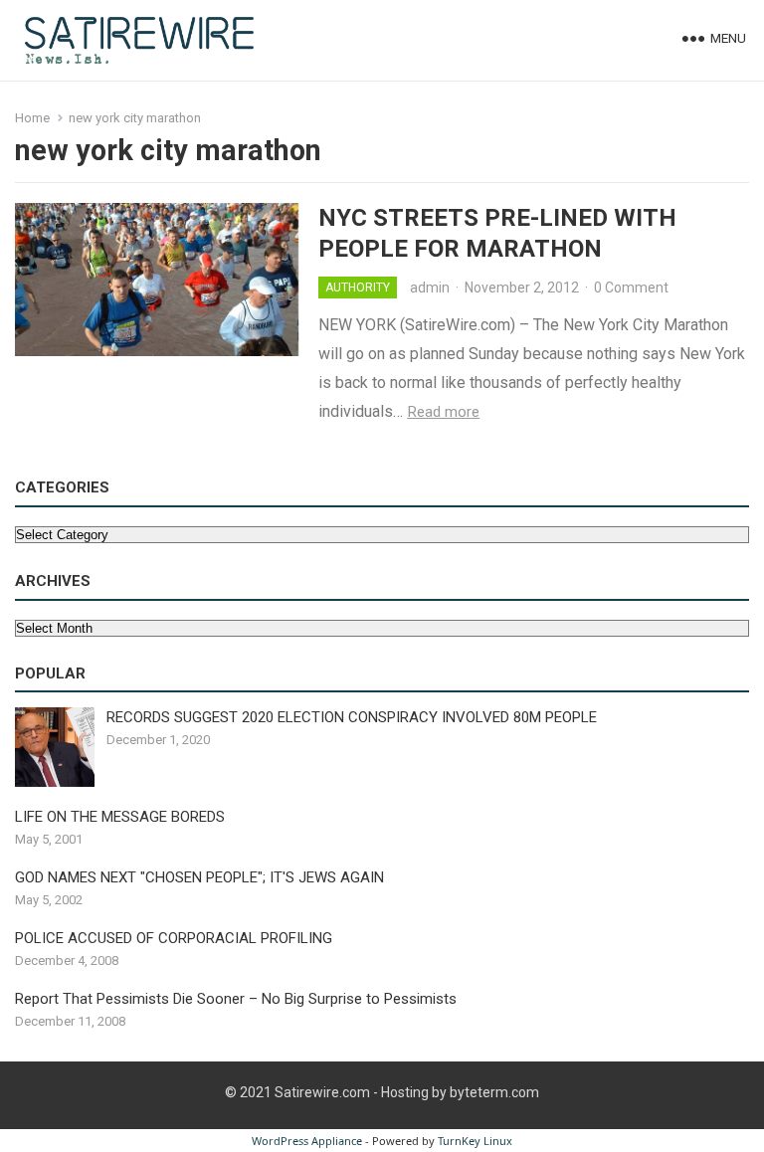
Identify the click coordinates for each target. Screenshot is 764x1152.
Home (32, 117)
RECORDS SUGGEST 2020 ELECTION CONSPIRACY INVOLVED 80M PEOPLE (351, 717)
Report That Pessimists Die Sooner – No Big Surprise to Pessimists (236, 999)
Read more (443, 412)
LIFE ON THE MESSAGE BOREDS (120, 817)
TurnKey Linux (475, 1140)
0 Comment (631, 287)
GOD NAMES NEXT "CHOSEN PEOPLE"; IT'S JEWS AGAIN (199, 877)
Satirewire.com (322, 1092)
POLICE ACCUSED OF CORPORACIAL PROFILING (173, 938)
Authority (357, 287)
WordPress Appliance (307, 1140)
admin (430, 287)
